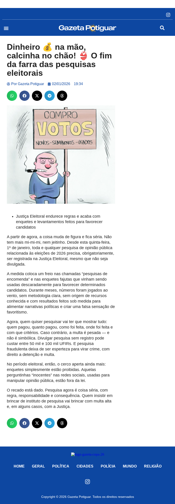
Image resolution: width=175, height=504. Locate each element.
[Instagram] (168, 14)
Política (60, 466)
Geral (38, 466)
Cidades (85, 466)
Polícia (108, 466)
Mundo (130, 466)
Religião (153, 466)
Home (19, 466)
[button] (6, 28)
